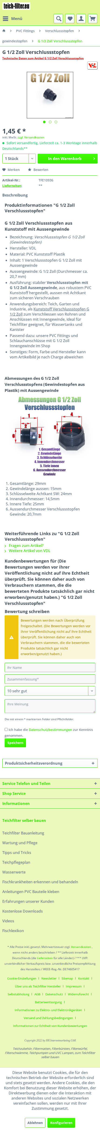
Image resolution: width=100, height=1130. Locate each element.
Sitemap (67, 978)
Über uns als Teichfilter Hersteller (38, 986)
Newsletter (49, 978)
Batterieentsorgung (48, 1002)
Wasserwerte (14, 872)
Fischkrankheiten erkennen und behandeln (40, 881)
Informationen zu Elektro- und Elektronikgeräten (48, 1010)
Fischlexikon (13, 930)
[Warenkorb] (92, 18)
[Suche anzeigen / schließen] (58, 18)
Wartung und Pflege (19, 842)
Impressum (74, 986)
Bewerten (40, 169)
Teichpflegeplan (16, 862)
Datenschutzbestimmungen (50, 729)
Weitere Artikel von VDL (29, 550)
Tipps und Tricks (16, 852)
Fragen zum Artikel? (25, 545)
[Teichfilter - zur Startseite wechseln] (16, 7)
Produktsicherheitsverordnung (33, 763)
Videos (8, 920)
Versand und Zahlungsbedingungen (48, 1018)
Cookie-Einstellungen (21, 978)
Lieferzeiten (11, 185)
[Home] (4, 31)
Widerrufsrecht (78, 994)
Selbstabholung (18, 994)
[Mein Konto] (81, 18)
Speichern (15, 742)
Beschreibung (15, 195)
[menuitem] (12, 18)
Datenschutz (54, 994)
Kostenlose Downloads (22, 911)
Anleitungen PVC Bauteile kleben (30, 891)
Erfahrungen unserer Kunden (28, 901)
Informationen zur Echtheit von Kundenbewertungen (50, 1026)
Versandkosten (81, 947)
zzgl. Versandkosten (31, 137)
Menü (16, 18)
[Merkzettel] (69, 18)
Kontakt (83, 978)
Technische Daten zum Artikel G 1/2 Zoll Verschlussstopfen (43, 58)
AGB (37, 994)
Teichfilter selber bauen (24, 820)
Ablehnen (35, 1122)
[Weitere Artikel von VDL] (92, 65)
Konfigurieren (61, 1122)
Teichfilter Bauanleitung (23, 833)
